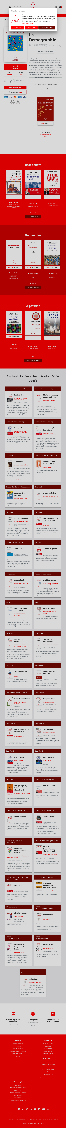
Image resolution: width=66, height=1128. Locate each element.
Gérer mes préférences (47, 27)
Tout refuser (31, 27)
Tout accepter (17, 27)
